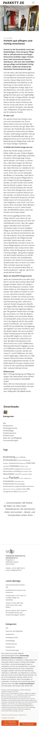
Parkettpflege (8, 430)
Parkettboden (8, 481)
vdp (28, 489)
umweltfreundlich (20, 489)
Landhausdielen (8, 469)
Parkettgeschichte (10, 428)
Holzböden (15, 466)
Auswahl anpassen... (8, 718)
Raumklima (23, 486)
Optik (30, 474)
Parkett (14, 478)
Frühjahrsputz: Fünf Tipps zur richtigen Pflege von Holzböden (16, 598)
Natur (30, 471)
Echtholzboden (10, 460)
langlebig (17, 469)
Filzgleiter (6, 463)
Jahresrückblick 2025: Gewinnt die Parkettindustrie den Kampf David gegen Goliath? (16, 613)
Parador (6, 478)
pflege (17, 486)
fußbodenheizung (15, 463)
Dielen (17, 457)
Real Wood (30, 486)
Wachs (16, 491)
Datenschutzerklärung (9, 715)
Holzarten (6, 466)
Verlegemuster (8, 491)
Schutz (13, 489)
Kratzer (22, 466)
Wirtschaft (22, 491)
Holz (33, 463)
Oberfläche (25, 474)
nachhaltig (16, 471)
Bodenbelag (9, 456)
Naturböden (8, 473)
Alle (4, 423)
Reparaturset (7, 489)
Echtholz (23, 457)
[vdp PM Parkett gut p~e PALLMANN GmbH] (6, 412)
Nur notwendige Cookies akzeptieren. (10, 723)
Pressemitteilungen (10, 440)
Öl (26, 491)
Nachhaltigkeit (24, 471)
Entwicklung (26, 460)
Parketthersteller (19, 481)
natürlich (18, 474)
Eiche (19, 460)
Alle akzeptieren (28, 724)
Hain (29, 463)
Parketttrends (8, 435)
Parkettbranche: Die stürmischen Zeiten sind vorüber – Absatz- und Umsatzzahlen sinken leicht (19, 512)
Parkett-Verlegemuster (25, 478)
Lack (26, 466)
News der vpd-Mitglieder (12, 438)
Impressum (22, 715)
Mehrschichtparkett (26, 469)
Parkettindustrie (9, 484)
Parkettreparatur (9, 433)
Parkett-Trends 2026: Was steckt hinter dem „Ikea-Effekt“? (14, 605)
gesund (24, 463)
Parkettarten (8, 426)
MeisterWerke (8, 471)
